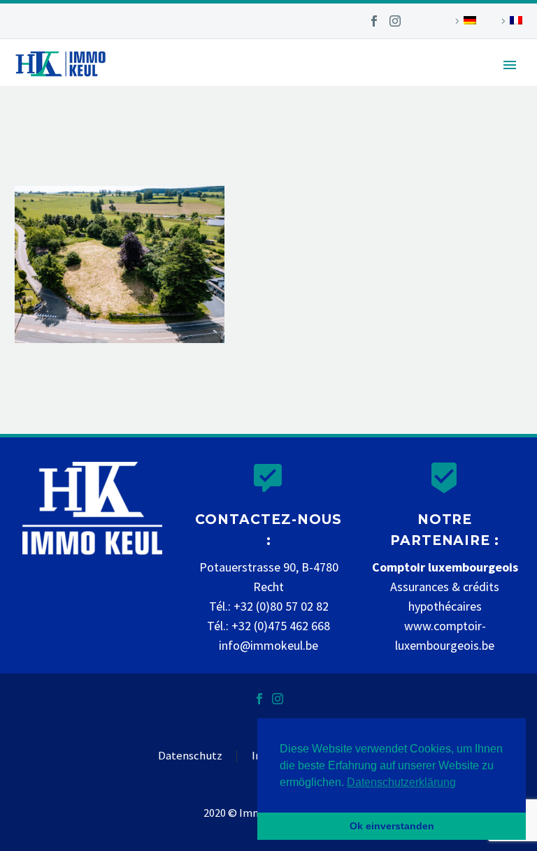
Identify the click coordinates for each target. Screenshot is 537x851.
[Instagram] (395, 21)
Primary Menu (509, 64)
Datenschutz (190, 756)
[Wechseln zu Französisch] (509, 20)
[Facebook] (374, 21)
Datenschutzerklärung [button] (401, 782)
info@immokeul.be (268, 645)
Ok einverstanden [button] (392, 825)
